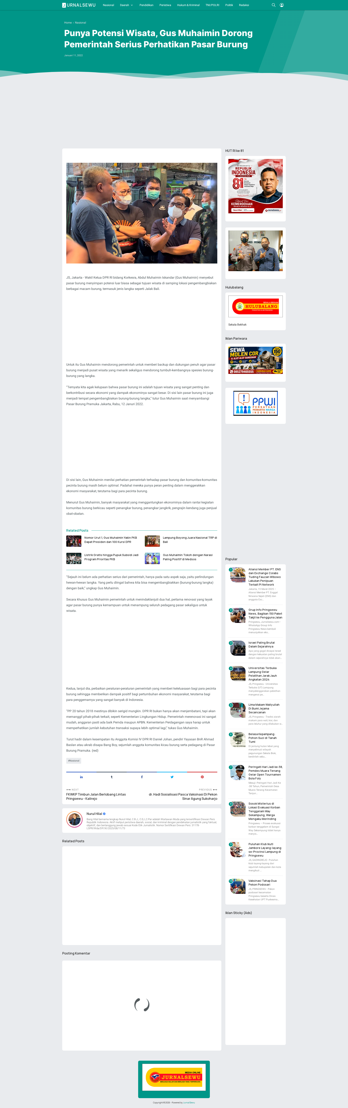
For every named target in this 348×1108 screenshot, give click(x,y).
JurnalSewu (189, 1102)
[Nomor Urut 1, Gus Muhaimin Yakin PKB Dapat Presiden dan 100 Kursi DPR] (73, 541)
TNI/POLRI (212, 5)
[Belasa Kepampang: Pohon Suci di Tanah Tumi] (237, 739)
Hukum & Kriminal (188, 5)
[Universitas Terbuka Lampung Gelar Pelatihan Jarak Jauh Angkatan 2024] (237, 673)
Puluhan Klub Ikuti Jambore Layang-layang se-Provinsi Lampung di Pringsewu (265, 849)
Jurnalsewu (79, 5)
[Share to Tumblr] (111, 776)
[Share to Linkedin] (81, 776)
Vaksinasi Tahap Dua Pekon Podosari (263, 882)
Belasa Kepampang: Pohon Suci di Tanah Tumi (263, 738)
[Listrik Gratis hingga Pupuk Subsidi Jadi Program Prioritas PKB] (73, 558)
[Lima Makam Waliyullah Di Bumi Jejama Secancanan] (237, 710)
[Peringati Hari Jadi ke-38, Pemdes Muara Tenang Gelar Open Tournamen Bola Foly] (237, 772)
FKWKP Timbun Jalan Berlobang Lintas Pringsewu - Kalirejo (96, 796)
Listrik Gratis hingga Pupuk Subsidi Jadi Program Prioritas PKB (111, 557)
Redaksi (244, 5)
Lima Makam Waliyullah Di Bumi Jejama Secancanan (264, 708)
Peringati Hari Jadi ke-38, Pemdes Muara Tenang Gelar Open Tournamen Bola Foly (266, 772)
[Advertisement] (174, 114)
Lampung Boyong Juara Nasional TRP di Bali (190, 540)
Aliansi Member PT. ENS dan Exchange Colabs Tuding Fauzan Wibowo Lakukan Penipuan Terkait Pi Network (265, 576)
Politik (229, 5)
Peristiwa (165, 5)
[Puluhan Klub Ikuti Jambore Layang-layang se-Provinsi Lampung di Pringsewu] (237, 849)
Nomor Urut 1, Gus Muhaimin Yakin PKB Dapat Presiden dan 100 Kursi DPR (110, 540)
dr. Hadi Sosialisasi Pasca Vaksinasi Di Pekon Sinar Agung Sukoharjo (183, 796)
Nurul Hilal (95, 813)
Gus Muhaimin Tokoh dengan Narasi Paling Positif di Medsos (188, 557)
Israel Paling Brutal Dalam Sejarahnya (262, 644)
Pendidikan (146, 5)
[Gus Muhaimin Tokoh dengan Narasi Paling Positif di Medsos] (152, 558)
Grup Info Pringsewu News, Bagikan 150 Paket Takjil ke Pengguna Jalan (265, 613)
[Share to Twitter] (172, 776)
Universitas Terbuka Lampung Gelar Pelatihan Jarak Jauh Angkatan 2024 (263, 673)
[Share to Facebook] (142, 776)
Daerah (124, 5)
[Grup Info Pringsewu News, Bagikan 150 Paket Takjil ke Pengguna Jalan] (237, 615)
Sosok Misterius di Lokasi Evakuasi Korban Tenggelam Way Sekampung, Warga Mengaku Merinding (264, 811)
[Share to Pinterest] (202, 776)
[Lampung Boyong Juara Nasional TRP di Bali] (152, 541)
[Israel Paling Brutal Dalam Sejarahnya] (237, 648)
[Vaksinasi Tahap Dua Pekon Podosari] (237, 886)
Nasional (108, 5)
